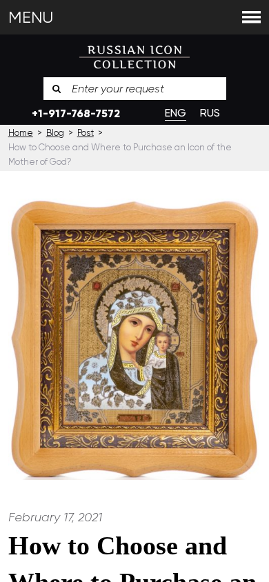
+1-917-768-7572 (76, 113)
